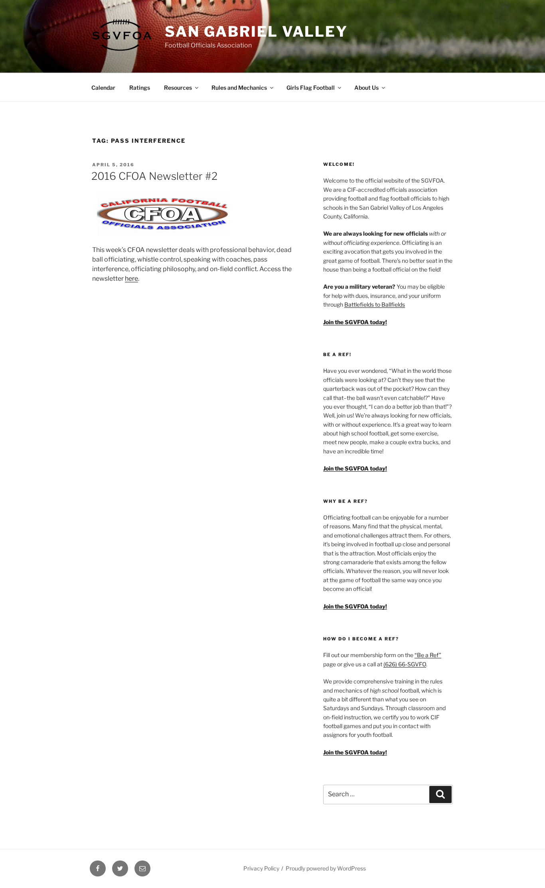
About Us (366, 87)
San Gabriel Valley (256, 31)
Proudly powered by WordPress (326, 868)
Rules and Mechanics (239, 87)
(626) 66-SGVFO (404, 664)
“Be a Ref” (428, 655)
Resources (178, 87)
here (131, 278)
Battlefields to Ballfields (374, 304)
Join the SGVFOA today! (355, 752)
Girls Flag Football (310, 87)
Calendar (103, 87)
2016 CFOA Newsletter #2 (154, 176)
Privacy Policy (261, 868)
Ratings (139, 87)
